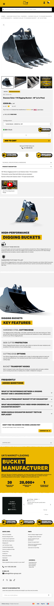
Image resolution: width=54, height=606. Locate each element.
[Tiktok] (14, 580)
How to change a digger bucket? (35, 534)
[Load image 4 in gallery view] (46, 82)
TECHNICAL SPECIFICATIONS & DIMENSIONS (14, 162)
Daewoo (24, 16)
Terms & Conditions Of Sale (8, 549)
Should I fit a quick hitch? (33, 542)
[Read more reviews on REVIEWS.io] (12, 509)
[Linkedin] (11, 580)
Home (3, 16)
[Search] (3, 9)
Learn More (40, 109)
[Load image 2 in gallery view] (20, 82)
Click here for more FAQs (33, 547)
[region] (37, 505)
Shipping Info (5, 543)
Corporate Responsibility (7, 547)
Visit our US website (6, 534)
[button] (36, 218)
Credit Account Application (8, 538)
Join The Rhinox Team (7, 545)
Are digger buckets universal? (34, 536)
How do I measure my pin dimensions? (33, 539)
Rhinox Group (5, 603)
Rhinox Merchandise (6, 555)
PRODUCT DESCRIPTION (9, 166)
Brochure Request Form (7, 536)
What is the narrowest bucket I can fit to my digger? (35, 545)
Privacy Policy (5, 551)
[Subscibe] (47, 595)
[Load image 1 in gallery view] (8, 82)
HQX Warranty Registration (8, 540)
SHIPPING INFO (6, 442)
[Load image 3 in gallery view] (33, 82)
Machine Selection (13, 16)
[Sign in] (44, 3)
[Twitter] (7, 580)
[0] (48, 4)
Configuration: (7, 120)
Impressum (4, 557)
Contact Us (44, 431)
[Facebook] (3, 580)
